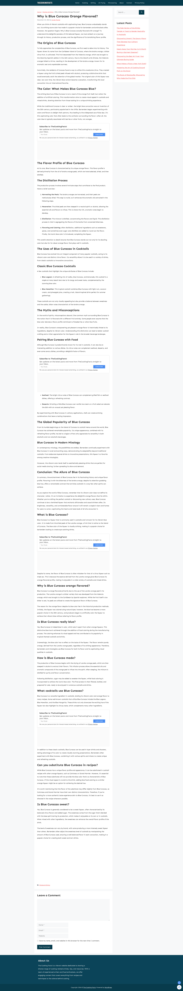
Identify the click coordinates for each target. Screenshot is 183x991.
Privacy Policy (139, 3)
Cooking (85, 3)
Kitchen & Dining (48, 12)
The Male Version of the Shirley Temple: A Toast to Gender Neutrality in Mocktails (131, 31)
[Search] (141, 12)
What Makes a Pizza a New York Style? (131, 64)
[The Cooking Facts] (44, 3)
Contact (129, 3)
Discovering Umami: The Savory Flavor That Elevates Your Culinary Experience (131, 42)
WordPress (108, 987)
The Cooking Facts (89, 987)
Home (77, 3)
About (122, 3)
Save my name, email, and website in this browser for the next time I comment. (69, 941)
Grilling (93, 3)
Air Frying (101, 3)
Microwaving (112, 3)
